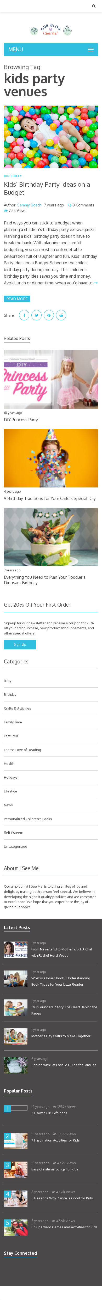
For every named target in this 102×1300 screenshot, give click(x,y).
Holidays (11, 777)
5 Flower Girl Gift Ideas (49, 1113)
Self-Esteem (13, 833)
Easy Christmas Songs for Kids (54, 1169)
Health (9, 763)
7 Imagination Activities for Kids (55, 1140)
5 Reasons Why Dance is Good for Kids (62, 1198)
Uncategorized (15, 846)
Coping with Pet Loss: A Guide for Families (64, 1065)
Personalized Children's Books (28, 819)
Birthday (13, 176)
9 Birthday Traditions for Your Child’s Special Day (50, 498)
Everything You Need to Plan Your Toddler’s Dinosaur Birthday (45, 580)
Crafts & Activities (17, 708)
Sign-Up (20, 644)
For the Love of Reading (22, 750)
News (8, 805)
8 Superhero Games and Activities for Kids (64, 1227)
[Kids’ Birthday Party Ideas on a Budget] (51, 137)
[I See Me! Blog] (51, 36)
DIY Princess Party (21, 419)
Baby (7, 681)
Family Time (13, 722)
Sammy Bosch (29, 205)
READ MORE (17, 298)
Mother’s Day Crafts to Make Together (60, 1036)
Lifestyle (10, 791)
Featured (11, 736)
